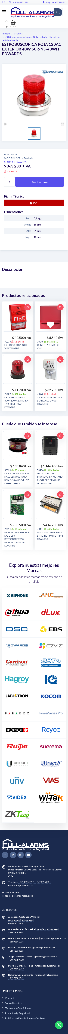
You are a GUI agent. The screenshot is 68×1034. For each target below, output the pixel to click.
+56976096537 (16, 969)
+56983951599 (20, 2)
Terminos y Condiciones (18, 1008)
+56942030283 (16, 950)
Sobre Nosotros (13, 1003)
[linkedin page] (13, 855)
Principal (6, 33)
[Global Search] (58, 12)
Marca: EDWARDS (15, 161)
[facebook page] (5, 855)
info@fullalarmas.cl (23, 885)
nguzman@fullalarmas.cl (46, 974)
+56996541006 (16, 941)
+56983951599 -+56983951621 (34, 882)
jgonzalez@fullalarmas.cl (45, 956)
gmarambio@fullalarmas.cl (53, 938)
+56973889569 (16, 978)
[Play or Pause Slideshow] (5, 124)
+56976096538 (16, 932)
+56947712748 (16, 923)
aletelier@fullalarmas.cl (48, 929)
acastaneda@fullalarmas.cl (21, 920)
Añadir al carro (40, 181)
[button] (13, 24)
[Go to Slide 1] (34, 133)
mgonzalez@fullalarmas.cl (47, 965)
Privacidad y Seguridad (17, 1013)
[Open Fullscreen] (62, 124)
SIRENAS (18, 33)
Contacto (10, 998)
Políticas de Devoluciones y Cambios (25, 1018)
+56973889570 (16, 960)
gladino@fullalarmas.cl (44, 947)
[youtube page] (28, 855)
